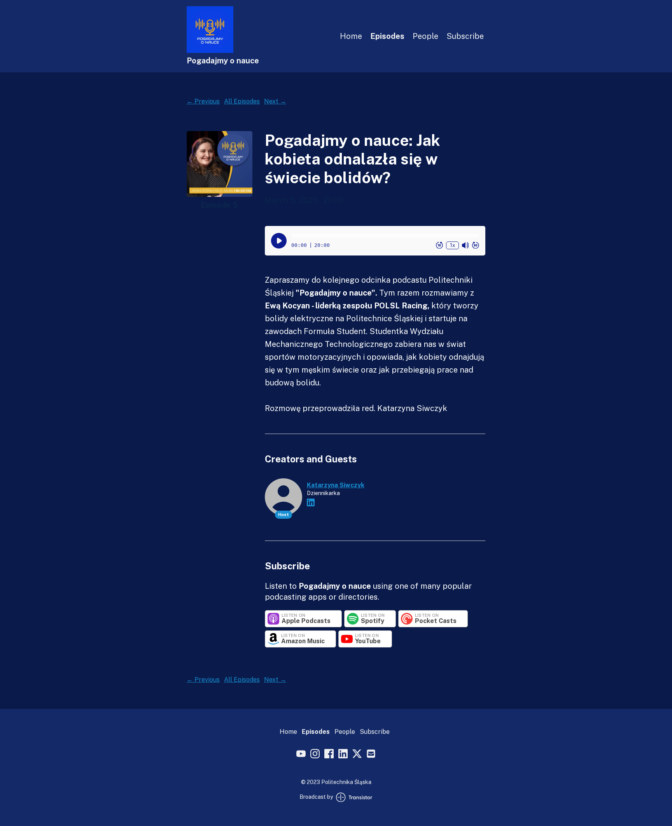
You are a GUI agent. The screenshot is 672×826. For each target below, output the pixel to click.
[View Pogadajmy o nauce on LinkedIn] (343, 755)
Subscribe (465, 36)
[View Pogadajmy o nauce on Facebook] (329, 755)
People (425, 36)
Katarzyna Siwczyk (335, 485)
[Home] (210, 50)
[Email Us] (371, 755)
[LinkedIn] (311, 502)
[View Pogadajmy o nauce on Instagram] (315, 755)
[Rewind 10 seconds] (439, 245)
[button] (385, 236)
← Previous (203, 101)
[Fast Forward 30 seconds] (475, 245)
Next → (275, 101)
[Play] (279, 240)
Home (351, 36)
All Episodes (242, 101)
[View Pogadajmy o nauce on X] (357, 755)
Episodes (387, 36)
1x (452, 245)
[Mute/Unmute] (465, 245)
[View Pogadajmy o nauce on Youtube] (301, 755)
